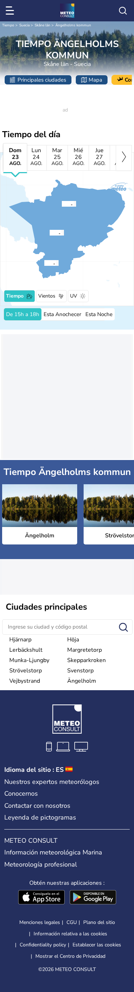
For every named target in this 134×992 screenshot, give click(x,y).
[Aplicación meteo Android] (93, 898)
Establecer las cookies (97, 945)
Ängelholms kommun (73, 25)
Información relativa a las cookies (70, 933)
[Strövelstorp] (44, 263)
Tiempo (8, 25)
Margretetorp (84, 650)
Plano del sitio (99, 922)
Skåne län (42, 25)
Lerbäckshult (26, 650)
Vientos (46, 296)
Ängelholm (81, 681)
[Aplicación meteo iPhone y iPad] (41, 898)
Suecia (24, 25)
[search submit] (123, 627)
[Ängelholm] (49, 232)
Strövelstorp (25, 671)
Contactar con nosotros (37, 805)
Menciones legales (39, 922)
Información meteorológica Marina (53, 852)
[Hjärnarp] (61, 203)
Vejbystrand (24, 681)
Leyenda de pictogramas (40, 817)
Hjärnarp (20, 640)
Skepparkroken (86, 660)
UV (73, 296)
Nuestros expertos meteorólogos (51, 781)
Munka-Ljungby (29, 660)
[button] (51, 233)
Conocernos (21, 793)
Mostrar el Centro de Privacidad (70, 956)
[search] (123, 10)
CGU (71, 922)
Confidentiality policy (43, 944)
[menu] (11, 10)
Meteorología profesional (40, 864)
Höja (73, 640)
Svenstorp (80, 671)
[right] (124, 158)
